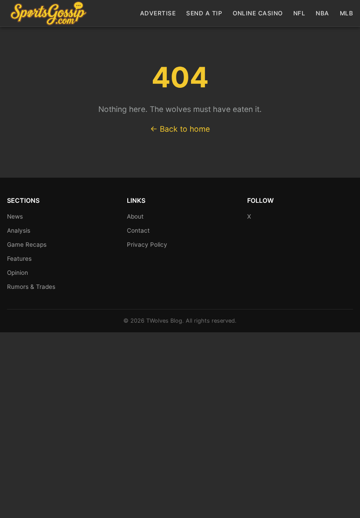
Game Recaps (27, 244)
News (15, 216)
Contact (138, 230)
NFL (299, 13)
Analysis (18, 230)
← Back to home (180, 128)
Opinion (17, 272)
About (135, 216)
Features (19, 258)
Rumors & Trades (31, 286)
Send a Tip (204, 13)
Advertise (158, 13)
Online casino (258, 13)
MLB (346, 13)
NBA (322, 13)
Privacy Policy (147, 244)
